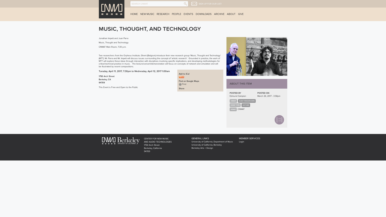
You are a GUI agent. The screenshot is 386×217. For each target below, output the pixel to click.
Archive (219, 14)
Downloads (204, 14)
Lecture (246, 105)
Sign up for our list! (210, 4)
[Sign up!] (194, 4)
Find (184, 84)
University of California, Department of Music (212, 141)
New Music (147, 14)
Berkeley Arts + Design (202, 148)
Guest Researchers (247, 101)
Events (188, 14)
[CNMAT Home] (111, 9)
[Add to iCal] (181, 77)
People (176, 14)
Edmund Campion (238, 96)
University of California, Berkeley (206, 145)
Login (241, 141)
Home (134, 14)
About (231, 14)
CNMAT (241, 109)
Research (163, 14)
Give (241, 14)
